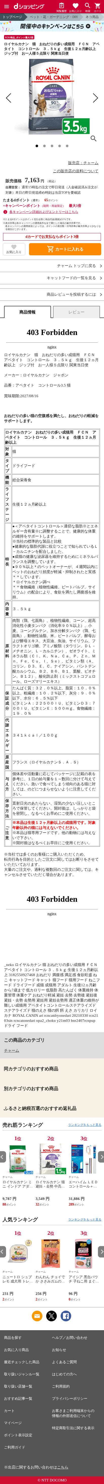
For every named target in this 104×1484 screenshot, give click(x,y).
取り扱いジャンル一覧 (21, 1374)
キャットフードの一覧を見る (71, 278)
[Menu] (6, 6)
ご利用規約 (61, 1386)
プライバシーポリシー (69, 1398)
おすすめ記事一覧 (18, 1398)
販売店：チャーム (83, 163)
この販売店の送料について (75, 171)
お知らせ (59, 1350)
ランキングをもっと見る (84, 1125)
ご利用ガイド (14, 1447)
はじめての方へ (64, 1374)
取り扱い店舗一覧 (18, 1386)
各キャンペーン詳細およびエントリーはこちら (43, 212)
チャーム (11, 1050)
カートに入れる (65, 249)
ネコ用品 (92, 17)
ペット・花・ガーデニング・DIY (54, 17)
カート (9, 1411)
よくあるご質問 (64, 1362)
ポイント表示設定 (18, 1435)
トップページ (12, 17)
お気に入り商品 (16, 1350)
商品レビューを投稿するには (71, 294)
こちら (62, 1467)
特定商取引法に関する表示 (73, 1428)
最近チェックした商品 (21, 1362)
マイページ (13, 1423)
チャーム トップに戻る (76, 266)
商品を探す (13, 1338)
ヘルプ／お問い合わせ (69, 1338)
